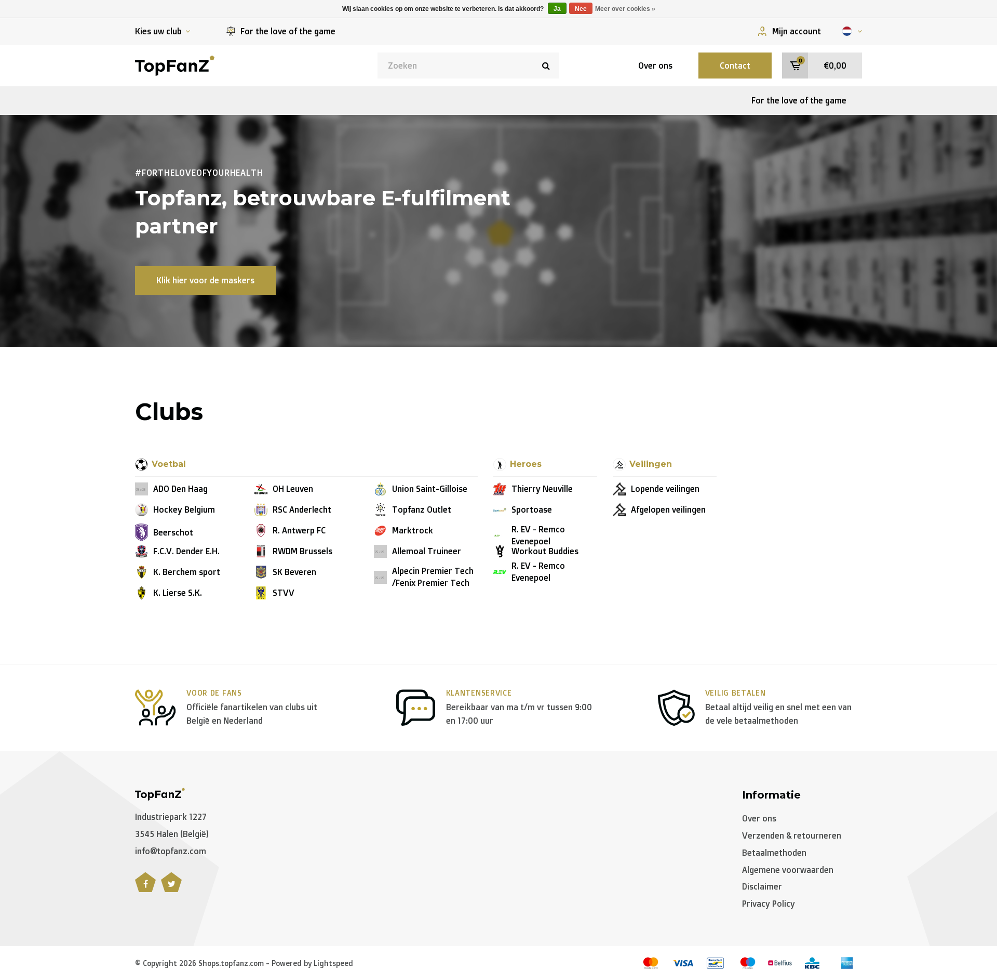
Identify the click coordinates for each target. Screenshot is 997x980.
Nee (581, 8)
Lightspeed (333, 963)
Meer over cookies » (625, 8)
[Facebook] (145, 888)
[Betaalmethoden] (651, 963)
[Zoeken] (546, 66)
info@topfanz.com (170, 851)
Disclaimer (762, 886)
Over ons (655, 65)
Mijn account (796, 31)
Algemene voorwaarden (787, 870)
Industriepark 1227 (171, 817)
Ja (557, 8)
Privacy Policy (768, 903)
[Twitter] (171, 888)
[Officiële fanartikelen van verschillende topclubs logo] (174, 64)
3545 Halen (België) (172, 834)
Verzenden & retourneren (791, 835)
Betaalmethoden (774, 852)
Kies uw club (158, 31)
